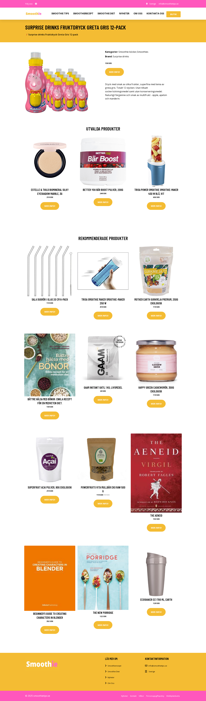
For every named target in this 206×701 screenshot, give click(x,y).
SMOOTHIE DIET (106, 13)
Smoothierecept (114, 665)
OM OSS (138, 13)
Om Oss (111, 683)
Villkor (141, 696)
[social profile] (36, 3)
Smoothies (142, 51)
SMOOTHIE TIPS (60, 13)
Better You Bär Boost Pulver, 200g (103, 189)
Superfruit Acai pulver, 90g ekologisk (50, 487)
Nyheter (111, 677)
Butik (173, 14)
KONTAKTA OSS (155, 13)
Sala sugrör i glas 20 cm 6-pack (50, 299)
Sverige (152, 3)
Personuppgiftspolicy (155, 696)
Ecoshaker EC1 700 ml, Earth (156, 599)
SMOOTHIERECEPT (83, 13)
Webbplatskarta (173, 696)
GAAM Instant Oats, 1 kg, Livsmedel (103, 387)
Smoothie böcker (127, 51)
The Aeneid (156, 515)
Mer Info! (114, 72)
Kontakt (133, 696)
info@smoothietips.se (169, 3)
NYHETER (124, 13)
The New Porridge (103, 612)
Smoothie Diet (114, 671)
